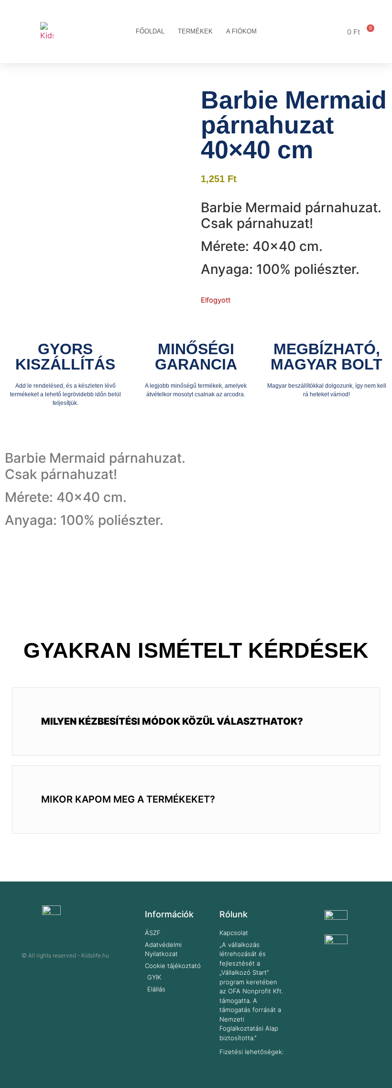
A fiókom (241, 31)
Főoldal (150, 31)
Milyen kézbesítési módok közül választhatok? (172, 721)
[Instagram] (78, 972)
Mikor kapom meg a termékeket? (128, 799)
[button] (196, 721)
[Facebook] (52, 972)
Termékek (195, 31)
